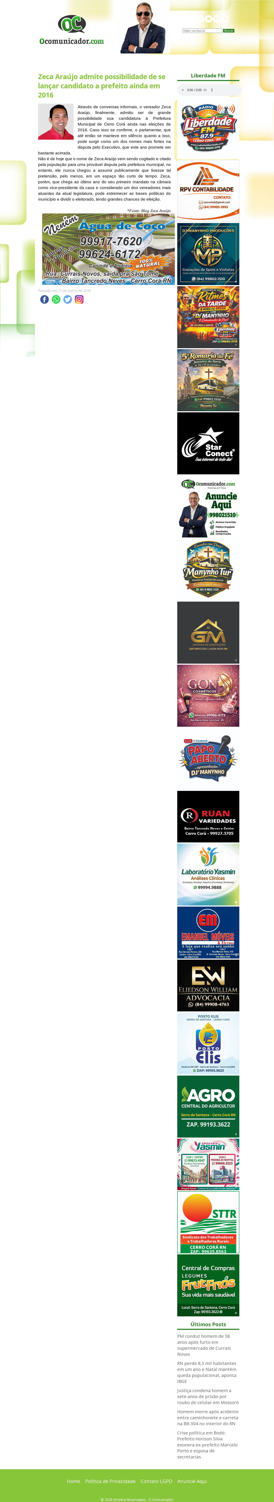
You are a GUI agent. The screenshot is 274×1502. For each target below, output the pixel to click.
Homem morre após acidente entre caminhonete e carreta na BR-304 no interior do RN (208, 1418)
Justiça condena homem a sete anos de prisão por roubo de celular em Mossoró (208, 1396)
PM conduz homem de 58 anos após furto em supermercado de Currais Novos (204, 1345)
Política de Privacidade (110, 1481)
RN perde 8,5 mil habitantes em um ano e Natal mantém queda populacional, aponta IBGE (207, 1372)
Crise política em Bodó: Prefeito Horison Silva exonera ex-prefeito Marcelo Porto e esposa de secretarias (207, 1445)
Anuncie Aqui (192, 1481)
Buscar (228, 30)
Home (73, 1481)
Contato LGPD (156, 1481)
